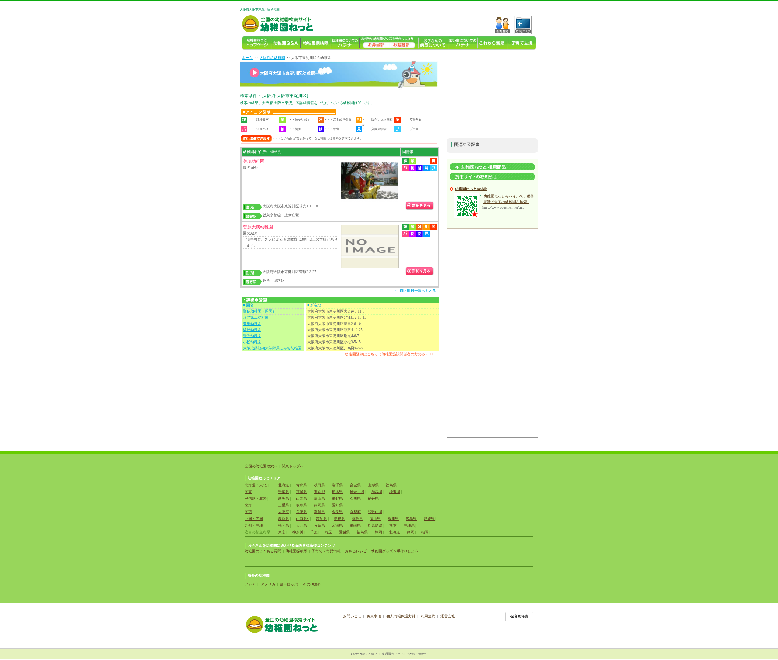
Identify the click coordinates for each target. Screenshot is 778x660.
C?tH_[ (523, 25)
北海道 (283, 485)
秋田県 (319, 485)
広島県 (411, 519)
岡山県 (375, 519)
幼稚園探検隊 (315, 43)
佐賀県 (319, 525)
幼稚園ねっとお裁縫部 (403, 43)
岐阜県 (301, 505)
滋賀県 (319, 512)
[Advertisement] (492, 93)
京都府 (355, 512)
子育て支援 (521, 43)
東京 (281, 532)
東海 (248, 505)
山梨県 (301, 498)
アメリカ (268, 584)
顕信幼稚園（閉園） (259, 311)
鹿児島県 (375, 525)
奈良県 (337, 512)
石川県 (355, 498)
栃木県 (337, 492)
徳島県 (357, 519)
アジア (250, 584)
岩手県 (337, 485)
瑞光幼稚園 (252, 336)
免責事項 (374, 616)
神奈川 (297, 532)
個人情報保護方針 (400, 616)
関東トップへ (293, 466)
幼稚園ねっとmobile (471, 189)
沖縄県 (409, 525)
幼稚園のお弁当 (374, 43)
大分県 (301, 525)
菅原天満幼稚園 (258, 227)
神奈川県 (357, 492)
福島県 (391, 485)
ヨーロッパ (289, 584)
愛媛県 (429, 519)
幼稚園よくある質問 (286, 43)
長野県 (337, 498)
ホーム (247, 58)
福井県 (373, 498)
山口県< (302, 519)
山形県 (373, 485)
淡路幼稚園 (252, 330)
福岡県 (283, 525)
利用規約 (428, 616)
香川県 (393, 519)
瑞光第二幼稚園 (256, 317)
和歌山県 (375, 512)
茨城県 (301, 492)
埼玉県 (394, 492)
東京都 (319, 492)
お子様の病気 (433, 43)
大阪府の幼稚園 (272, 58)
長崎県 (355, 525)
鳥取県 (283, 519)
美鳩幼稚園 (253, 161)
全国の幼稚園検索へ (261, 466)
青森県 (301, 485)
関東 (248, 492)
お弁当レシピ (356, 551)
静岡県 (319, 505)
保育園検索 (519, 616)
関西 (248, 512)
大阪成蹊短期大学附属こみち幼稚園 (272, 348)
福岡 (425, 532)
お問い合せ (352, 616)
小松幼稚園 (252, 342)
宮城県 (355, 485)
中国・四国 (254, 519)
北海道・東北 (256, 485)
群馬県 (376, 492)
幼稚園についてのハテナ (345, 43)
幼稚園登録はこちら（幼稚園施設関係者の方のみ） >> (389, 354)
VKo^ (502, 25)
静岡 (378, 532)
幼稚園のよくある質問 (263, 551)
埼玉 (328, 532)
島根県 (339, 519)
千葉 (314, 532)
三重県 (283, 505)
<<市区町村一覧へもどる (415, 291)
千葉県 (283, 492)
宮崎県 (337, 525)
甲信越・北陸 (256, 498)
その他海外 (312, 584)
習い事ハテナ (462, 43)
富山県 (319, 498)
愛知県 (337, 505)
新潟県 (283, 498)
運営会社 (447, 616)
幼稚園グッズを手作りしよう (394, 551)
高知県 (321, 519)
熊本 (393, 525)
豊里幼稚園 (252, 324)
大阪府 (283, 512)
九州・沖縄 (254, 525)
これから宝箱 (492, 43)
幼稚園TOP (256, 43)
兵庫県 (301, 512)
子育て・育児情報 (326, 551)
